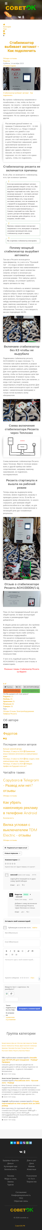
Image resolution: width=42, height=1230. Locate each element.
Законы (10, 1182)
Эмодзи (22, 951)
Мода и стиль (10, 1179)
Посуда (23, 1048)
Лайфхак (6, 714)
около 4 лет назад (9, 1074)
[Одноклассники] (18, 1142)
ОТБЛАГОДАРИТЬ (31, 691)
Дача (31, 1163)
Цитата (18, 951)
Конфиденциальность (21, 1195)
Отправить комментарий (29, 1009)
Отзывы (13, 711)
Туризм (10, 1185)
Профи (34, 1043)
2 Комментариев (9, 66)
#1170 (34, 875)
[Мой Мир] (21, 1142)
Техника (10, 1176)
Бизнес (4, 1046)
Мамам (31, 1166)
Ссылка (28, 951)
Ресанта (13, 714)
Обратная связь (21, 1201)
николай (13, 875)
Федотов (6, 61)
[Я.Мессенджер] (11, 1142)
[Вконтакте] (21, 1152)
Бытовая (18, 1048)
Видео (6, 954)
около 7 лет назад (9, 1120)
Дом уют (14, 1043)
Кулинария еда (10, 1166)
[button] (21, 31)
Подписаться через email (17, 848)
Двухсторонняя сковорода (28, 1046)
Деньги (10, 1163)
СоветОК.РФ (20, 1226)
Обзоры (6, 711)
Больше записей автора (12, 749)
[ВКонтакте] (14, 1142)
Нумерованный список (16, 954)
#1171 (31, 899)
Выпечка (22, 1051)
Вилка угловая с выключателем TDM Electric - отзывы (20, 829)
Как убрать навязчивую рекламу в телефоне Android (20, 807)
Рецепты (16, 1051)
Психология (31, 1176)
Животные (31, 1169)
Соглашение (21, 1192)
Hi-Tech (31, 1179)
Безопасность (8, 818)
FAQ (21, 1198)
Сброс (32, 978)
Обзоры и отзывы (10, 58)
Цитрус (31, 1048)
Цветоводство (27, 1043)
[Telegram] (30, 1142)
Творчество (32, 1182)
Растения (5, 1051)
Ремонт (27, 1051)
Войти (34, 928)
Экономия (11, 1048)
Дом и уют (31, 1160)
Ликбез (10, 1051)
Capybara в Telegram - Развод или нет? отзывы (21, 785)
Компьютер (10, 1046)
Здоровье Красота (10, 1160)
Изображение (32, 951)
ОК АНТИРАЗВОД (12, 691)
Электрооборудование (25, 711)
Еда (27, 1048)
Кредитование (6, 1043)
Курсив (10, 951)
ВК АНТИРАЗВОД (31, 687)
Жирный (6, 951)
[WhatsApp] (27, 1142)
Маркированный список (12, 954)
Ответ (12, 885)
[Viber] (24, 1142)
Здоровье (5, 1048)
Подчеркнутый (14, 951)
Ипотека (20, 1043)
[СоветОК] (21, 8)
